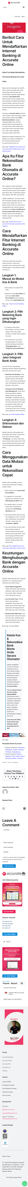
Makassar (8, 756)
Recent (14, 983)
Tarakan (15, 749)
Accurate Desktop (7, 923)
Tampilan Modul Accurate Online (16, 993)
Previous (17, 16)
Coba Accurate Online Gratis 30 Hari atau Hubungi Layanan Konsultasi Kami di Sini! (14, 724)
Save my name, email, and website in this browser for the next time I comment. (13, 859)
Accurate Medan (14, 626)
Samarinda (21, 747)
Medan (14, 758)
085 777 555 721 (9, 1109)
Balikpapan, (9, 749)
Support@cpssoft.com (11, 1118)
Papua (22, 756)
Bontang (21, 749)
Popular (6, 983)
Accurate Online (7, 921)
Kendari (17, 756)
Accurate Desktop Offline (16, 414)
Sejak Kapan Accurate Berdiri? (13, 999)
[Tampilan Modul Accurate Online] (6, 993)
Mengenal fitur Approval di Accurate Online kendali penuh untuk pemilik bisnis (13, 149)
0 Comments (15, 762)
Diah (5, 762)
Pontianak (8, 752)
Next (23, 16)
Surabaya (20, 758)
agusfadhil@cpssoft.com (9, 1113)
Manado (18, 754)
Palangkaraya (16, 752)
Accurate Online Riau (10, 987)
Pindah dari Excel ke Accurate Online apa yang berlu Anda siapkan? (13, 224)
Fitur (9, 762)
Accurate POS (6, 926)
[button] (3, 808)
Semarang (8, 758)
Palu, (13, 756)
